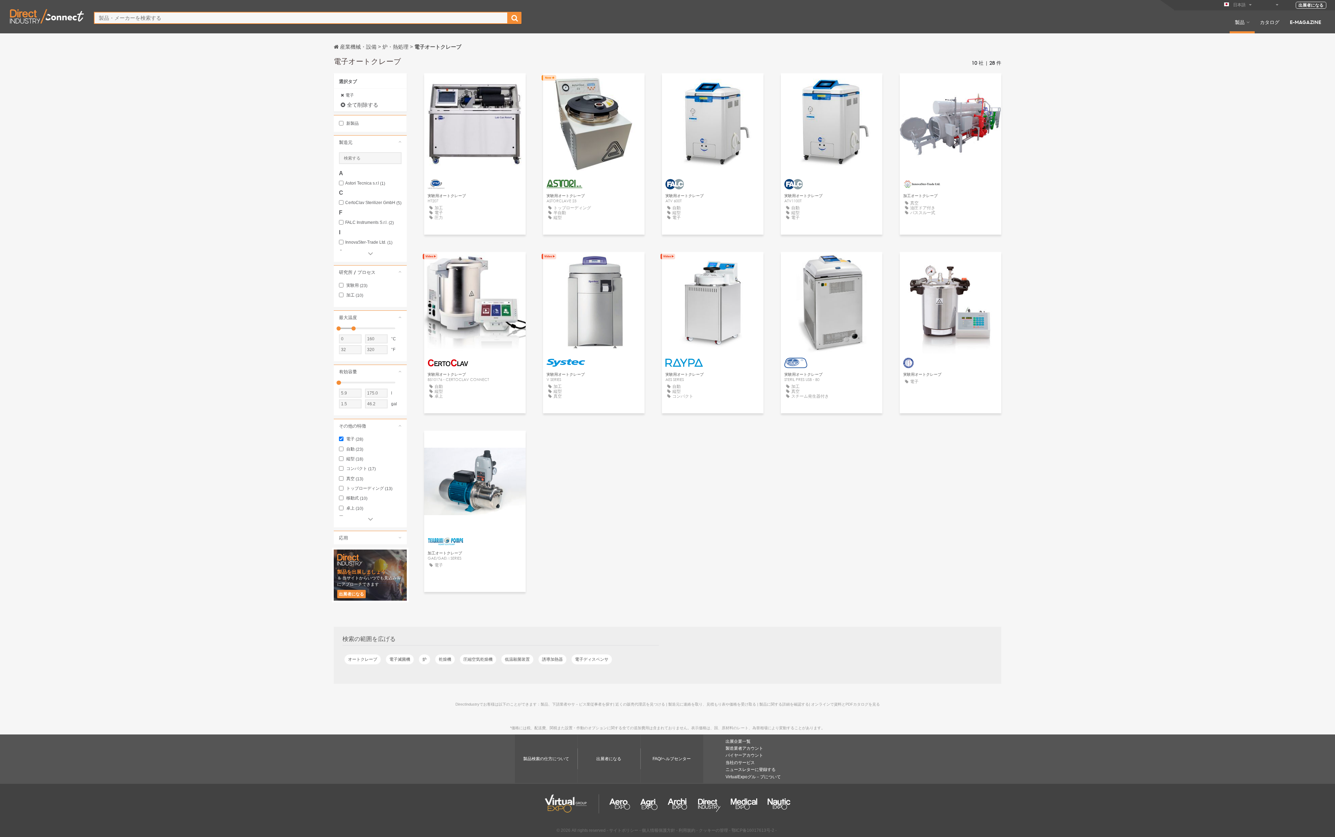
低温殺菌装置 (517, 659)
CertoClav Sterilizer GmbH (373, 202)
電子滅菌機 (399, 659)
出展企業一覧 (738, 741)
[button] (370, 142)
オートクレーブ (362, 659)
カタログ (1269, 22)
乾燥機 (445, 659)
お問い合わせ (474, 264)
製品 (1240, 22)
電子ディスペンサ (591, 659)
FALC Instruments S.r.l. (369, 222)
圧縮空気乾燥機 (478, 659)
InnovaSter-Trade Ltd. (369, 242)
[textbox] (301, 18)
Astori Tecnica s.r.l (365, 183)
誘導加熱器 (552, 659)
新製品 (352, 123)
